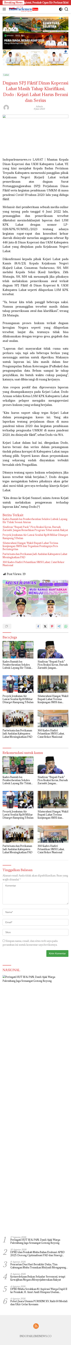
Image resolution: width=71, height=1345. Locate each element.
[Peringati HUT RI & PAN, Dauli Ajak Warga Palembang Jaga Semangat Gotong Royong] (35, 1104)
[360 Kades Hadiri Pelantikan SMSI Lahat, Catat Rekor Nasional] (53, 718)
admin (39, 106)
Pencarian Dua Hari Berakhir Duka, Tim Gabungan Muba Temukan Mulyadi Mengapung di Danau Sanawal (38, 1266)
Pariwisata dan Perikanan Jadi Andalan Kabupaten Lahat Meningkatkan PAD (35, 556)
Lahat (6, 74)
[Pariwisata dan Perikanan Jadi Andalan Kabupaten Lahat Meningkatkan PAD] (18, 718)
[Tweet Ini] (45, 626)
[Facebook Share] (38, 626)
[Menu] (5, 9)
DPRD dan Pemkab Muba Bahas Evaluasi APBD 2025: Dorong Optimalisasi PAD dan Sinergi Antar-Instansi (37, 1254)
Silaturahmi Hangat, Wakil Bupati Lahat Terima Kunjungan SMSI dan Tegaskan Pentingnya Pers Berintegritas (30, 546)
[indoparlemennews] (23, 9)
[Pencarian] (66, 9)
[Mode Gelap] (61, 9)
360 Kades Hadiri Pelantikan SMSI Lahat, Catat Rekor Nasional (33, 564)
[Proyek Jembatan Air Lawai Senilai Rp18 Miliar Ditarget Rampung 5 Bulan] (18, 684)
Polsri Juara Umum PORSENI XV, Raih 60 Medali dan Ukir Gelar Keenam (39, 1303)
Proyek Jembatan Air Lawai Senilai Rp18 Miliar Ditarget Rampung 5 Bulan (35, 536)
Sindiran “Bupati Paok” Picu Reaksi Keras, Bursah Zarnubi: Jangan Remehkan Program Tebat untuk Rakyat (35, 529)
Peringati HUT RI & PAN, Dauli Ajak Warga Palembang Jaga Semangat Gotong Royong (35, 1241)
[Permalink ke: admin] (6, 107)
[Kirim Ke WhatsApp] (65, 626)
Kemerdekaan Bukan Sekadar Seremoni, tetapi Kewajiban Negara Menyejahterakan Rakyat (37, 1278)
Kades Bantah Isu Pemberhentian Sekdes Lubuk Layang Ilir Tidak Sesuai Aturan (35, 521)
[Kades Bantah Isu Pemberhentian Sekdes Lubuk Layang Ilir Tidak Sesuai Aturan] (18, 649)
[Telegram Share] (59, 626)
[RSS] (36, 1326)
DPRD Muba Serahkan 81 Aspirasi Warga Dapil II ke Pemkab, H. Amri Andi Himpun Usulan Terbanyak (38, 1291)
